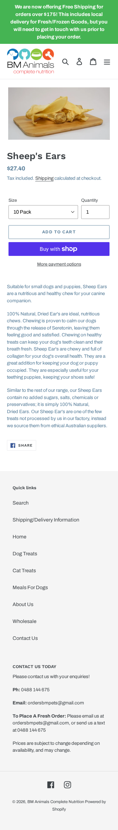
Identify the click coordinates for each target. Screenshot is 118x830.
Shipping (44, 178)
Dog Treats (25, 553)
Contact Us (25, 638)
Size (12, 200)
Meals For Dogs (30, 587)
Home (19, 536)
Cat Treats (24, 570)
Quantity (89, 200)
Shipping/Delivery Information (46, 519)
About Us (23, 604)
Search (21, 503)
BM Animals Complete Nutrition (55, 802)
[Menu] (107, 61)
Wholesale (25, 621)
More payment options (59, 264)
